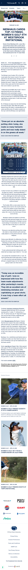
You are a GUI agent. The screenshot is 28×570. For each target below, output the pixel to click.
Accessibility (14, 557)
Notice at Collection (14, 553)
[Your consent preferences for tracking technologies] (2, 567)
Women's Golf (5, 406)
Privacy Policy (14, 536)
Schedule (11, 8)
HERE (13, 360)
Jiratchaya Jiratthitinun (13, 308)
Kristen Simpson (18, 94)
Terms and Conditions (14, 543)
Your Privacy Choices (14, 550)
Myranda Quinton (9, 321)
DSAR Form (14, 546)
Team (18, 8)
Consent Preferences (14, 539)
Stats (24, 8)
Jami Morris (8, 346)
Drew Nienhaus (16, 62)
